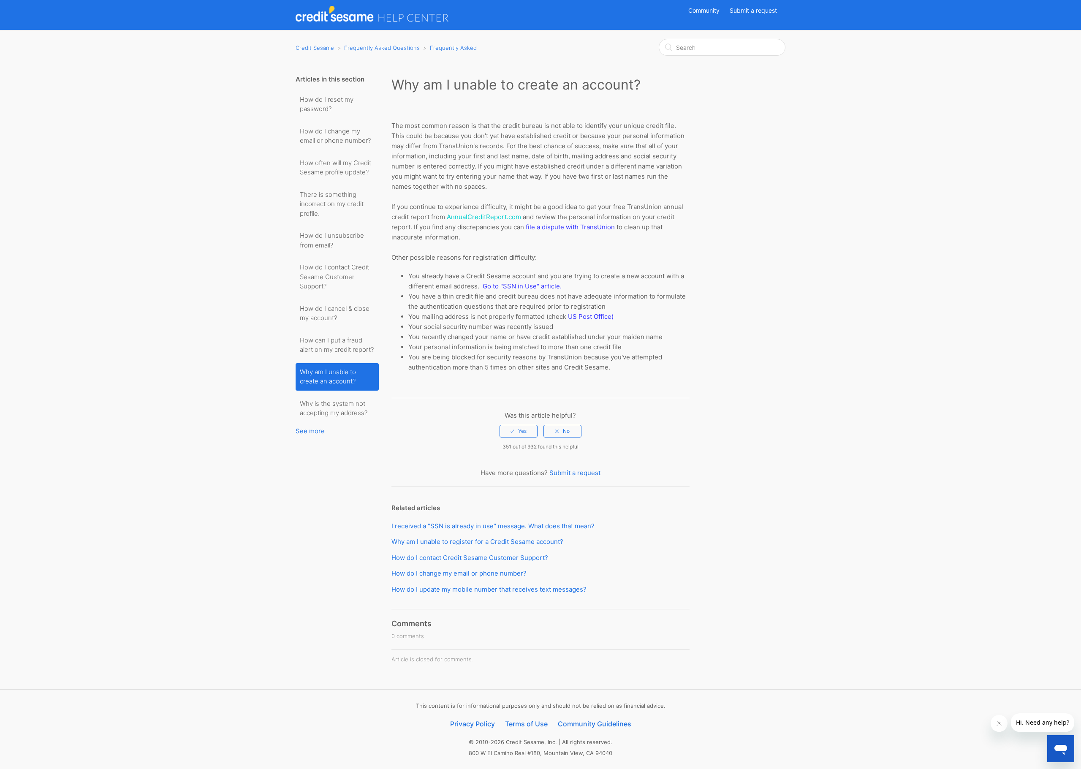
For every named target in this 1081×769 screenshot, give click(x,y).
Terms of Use (526, 724)
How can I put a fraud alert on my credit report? (337, 345)
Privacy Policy (472, 724)
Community (704, 10)
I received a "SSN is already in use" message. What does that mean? (493, 526)
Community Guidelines (594, 724)
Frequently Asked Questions (382, 47)
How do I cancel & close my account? (334, 313)
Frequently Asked (453, 47)
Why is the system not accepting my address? (333, 408)
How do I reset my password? (326, 104)
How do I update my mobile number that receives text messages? (489, 589)
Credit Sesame (315, 47)
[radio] (519, 431)
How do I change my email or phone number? (335, 136)
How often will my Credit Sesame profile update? (335, 168)
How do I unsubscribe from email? (332, 240)
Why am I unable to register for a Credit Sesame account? (477, 542)
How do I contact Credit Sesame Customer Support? (334, 276)
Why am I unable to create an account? (328, 377)
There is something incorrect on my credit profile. (332, 203)
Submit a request (753, 10)
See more (310, 431)
